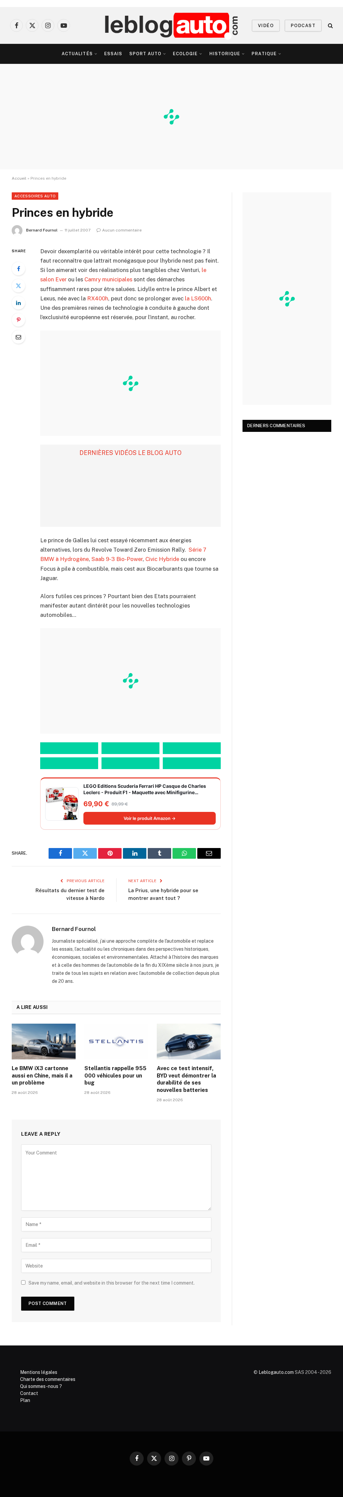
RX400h (97, 298)
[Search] (330, 25)
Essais (113, 53)
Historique (224, 53)
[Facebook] (18, 268)
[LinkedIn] (18, 302)
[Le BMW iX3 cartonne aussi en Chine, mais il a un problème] (44, 1041)
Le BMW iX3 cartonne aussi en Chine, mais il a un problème (42, 1075)
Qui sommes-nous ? (41, 1386)
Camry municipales (108, 279)
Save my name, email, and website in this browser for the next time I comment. (111, 1283)
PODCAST (303, 25)
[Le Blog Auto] (172, 25)
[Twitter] (18, 285)
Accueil (19, 178)
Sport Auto (145, 53)
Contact (29, 1393)
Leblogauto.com (276, 1372)
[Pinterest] (18, 319)
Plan (25, 1400)
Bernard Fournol (42, 230)
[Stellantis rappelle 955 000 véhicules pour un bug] (116, 1041)
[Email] (18, 337)
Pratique (264, 53)
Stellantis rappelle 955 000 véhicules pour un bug (115, 1075)
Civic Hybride (161, 559)
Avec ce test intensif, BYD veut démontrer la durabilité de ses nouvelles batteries (186, 1079)
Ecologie (185, 53)
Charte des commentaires (47, 1379)
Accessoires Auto (35, 196)
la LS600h (198, 298)
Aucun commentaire (122, 230)
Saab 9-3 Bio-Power (117, 559)
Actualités (77, 53)
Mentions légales (38, 1372)
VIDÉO (266, 25)
